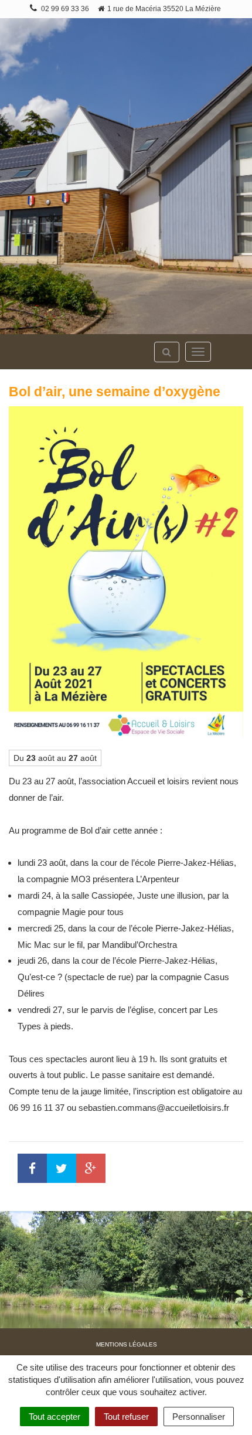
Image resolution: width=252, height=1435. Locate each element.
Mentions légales (126, 1344)
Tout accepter (54, 1417)
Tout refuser (126, 1417)
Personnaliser (198, 1417)
